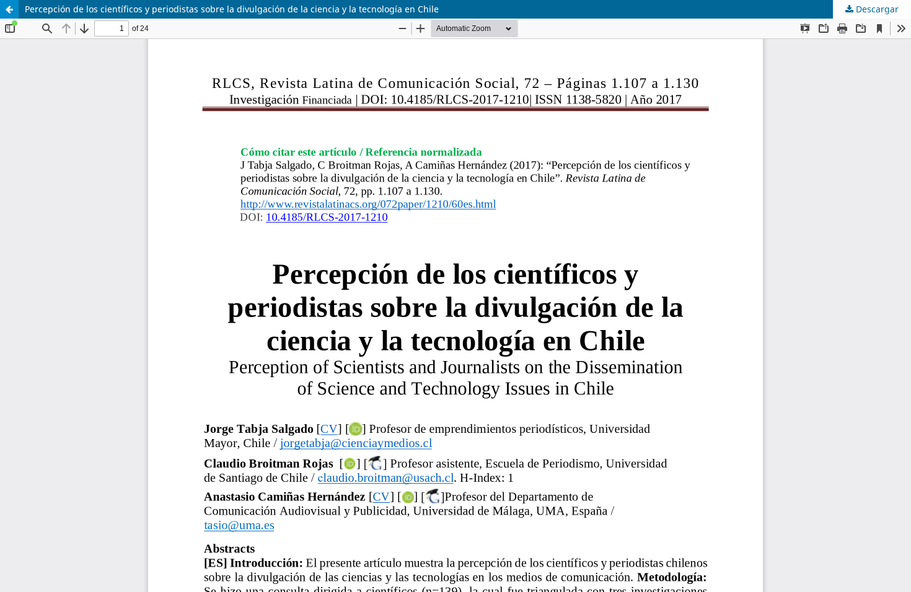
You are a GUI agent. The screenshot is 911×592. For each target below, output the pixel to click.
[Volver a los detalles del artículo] (9, 9)
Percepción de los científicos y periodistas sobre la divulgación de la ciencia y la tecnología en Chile (232, 9)
